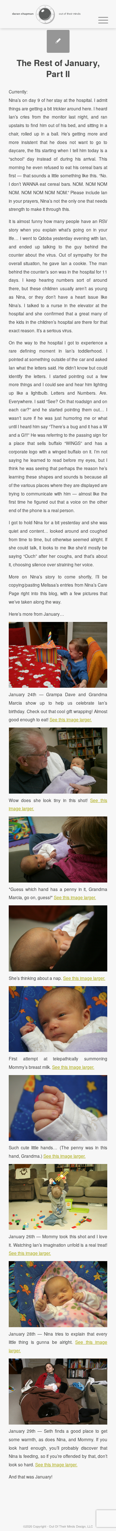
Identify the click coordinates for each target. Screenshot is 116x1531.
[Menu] (100, 19)
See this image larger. (71, 719)
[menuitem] (100, 19)
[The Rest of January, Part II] (58, 41)
